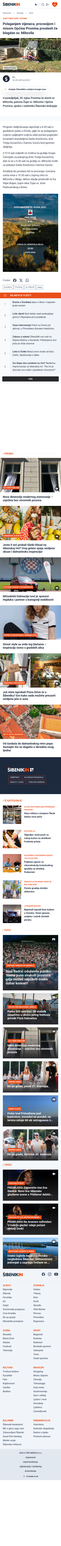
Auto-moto (38, 1387)
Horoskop (38, 1403)
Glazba (6, 1342)
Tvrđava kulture (11, 1371)
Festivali (7, 1346)
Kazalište (7, 1375)
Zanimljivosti (39, 1411)
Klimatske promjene (13, 1321)
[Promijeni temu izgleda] (37, 4)
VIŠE (30, 379)
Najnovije (7, 1289)
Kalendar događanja (34, 777)
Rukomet (37, 1342)
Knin (35, 1297)
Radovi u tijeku (17, 782)
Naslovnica (7, 13)
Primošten (38, 1317)
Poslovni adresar (36, 782)
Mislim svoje (9, 1440)
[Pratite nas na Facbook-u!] (43, 1274)
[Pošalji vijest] (47, 4)
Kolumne (8, 1420)
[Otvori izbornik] (54, 4)
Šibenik (6, 1293)
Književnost (9, 1383)
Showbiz (7, 1334)
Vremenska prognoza (14, 1309)
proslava (8, 287)
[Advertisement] (30, 418)
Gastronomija (40, 1391)
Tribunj (36, 1293)
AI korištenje (30, 1471)
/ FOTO (7, 930)
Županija (20, 13)
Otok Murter (39, 1309)
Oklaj (39, 287)
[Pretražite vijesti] (43, 4)
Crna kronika (9, 1313)
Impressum (31, 1457)
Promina (18, 287)
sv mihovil (30, 287)
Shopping (38, 1371)
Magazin (38, 1367)
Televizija (7, 1350)
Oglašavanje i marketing (31, 1466)
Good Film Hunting (12, 1436)
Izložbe (6, 1387)
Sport (37, 1330)
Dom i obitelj (39, 1395)
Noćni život (8, 1338)
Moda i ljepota (40, 1375)
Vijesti (7, 1285)
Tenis (36, 1354)
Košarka (37, 1338)
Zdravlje (37, 1379)
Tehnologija (39, 1383)
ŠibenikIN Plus (41, 1420)
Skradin (37, 1305)
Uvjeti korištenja (30, 1462)
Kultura (8, 1367)
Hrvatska (7, 1297)
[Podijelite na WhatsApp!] (27, 280)
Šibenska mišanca (12, 1444)
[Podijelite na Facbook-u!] (14, 280)
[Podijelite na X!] (21, 280)
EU (4, 1301)
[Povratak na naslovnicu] (18, 4)
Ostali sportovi (40, 1358)
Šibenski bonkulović (13, 1424)
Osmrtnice (14, 777)
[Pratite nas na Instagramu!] (49, 1274)
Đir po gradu (9, 1317)
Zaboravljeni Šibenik (13, 1432)
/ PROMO (8, 453)
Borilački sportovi (42, 1346)
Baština (6, 1391)
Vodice (36, 1289)
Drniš (31, 13)
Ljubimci (37, 1407)
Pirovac (37, 1313)
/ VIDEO (7, 1164)
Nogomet (38, 1334)
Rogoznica (38, 1321)
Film (5, 1379)
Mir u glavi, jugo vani (13, 1428)
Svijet (6, 1305)
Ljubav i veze (40, 1399)
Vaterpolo (38, 1350)
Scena (6, 1330)
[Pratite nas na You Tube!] (56, 1274)
